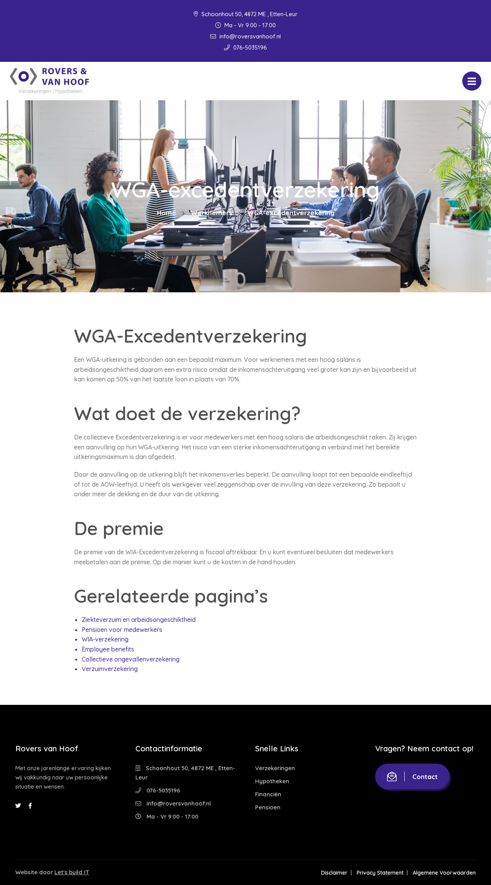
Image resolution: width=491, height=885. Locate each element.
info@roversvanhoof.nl (249, 36)
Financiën (268, 794)
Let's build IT (71, 872)
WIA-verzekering (105, 639)
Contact (425, 776)
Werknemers (211, 213)
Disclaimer (334, 872)
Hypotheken (272, 781)
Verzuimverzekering (110, 669)
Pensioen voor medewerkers (122, 629)
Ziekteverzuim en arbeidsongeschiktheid (139, 619)
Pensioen (267, 807)
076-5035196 (249, 47)
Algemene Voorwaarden (444, 872)
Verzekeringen (275, 768)
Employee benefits (108, 649)
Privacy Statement (380, 872)
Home (166, 213)
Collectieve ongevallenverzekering (131, 659)
